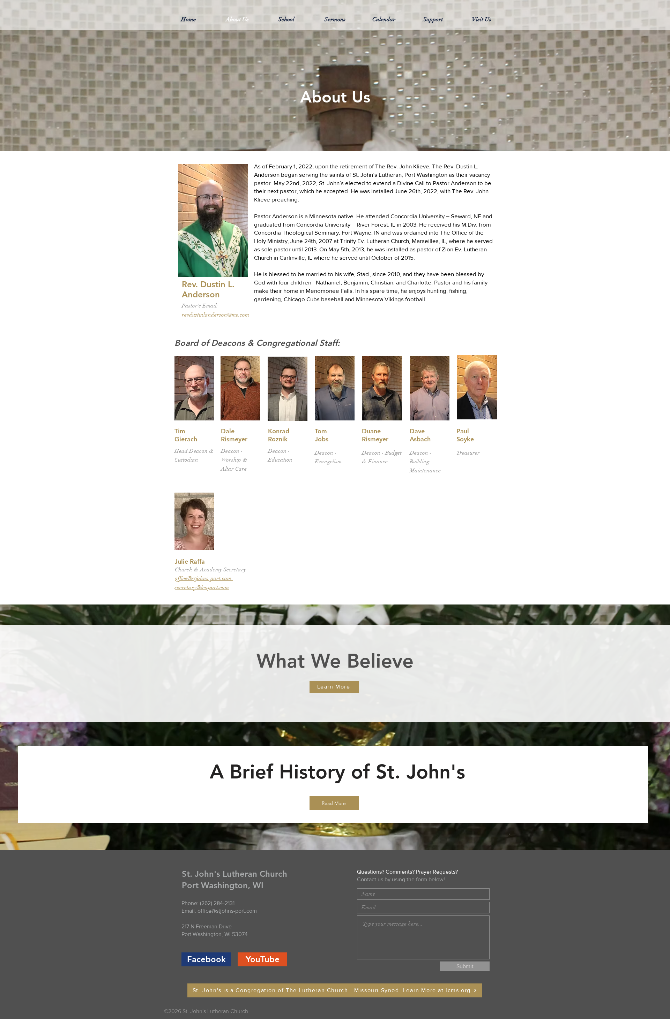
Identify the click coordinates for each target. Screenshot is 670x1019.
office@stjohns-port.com (203, 578)
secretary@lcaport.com (202, 587)
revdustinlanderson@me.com (215, 314)
